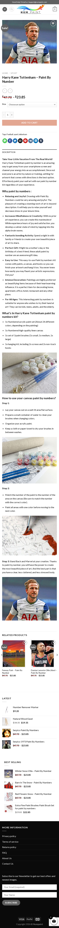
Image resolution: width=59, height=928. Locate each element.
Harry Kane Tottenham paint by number (21, 162)
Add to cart (29, 122)
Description (8, 152)
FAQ (4, 852)
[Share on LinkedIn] (35, 140)
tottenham (23, 134)
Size (4, 104)
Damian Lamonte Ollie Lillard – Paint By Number (44, 671)
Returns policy (9, 847)
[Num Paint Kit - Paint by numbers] (30, 9)
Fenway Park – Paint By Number (12, 671)
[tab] (29, 152)
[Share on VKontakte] (30, 140)
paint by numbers (19, 191)
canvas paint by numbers (39, 398)
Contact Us (7, 863)
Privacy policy (9, 836)
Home (5, 73)
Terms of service (10, 841)
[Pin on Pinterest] (25, 140)
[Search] (11, 9)
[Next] (57, 660)
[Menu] (4, 9)
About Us (7, 858)
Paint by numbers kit (45, 260)
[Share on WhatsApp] (4, 140)
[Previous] (2, 660)
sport (16, 134)
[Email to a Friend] (20, 140)
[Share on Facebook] (10, 140)
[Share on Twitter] (15, 140)
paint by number (13, 564)
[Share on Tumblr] (41, 140)
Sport (14, 73)
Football (10, 134)
